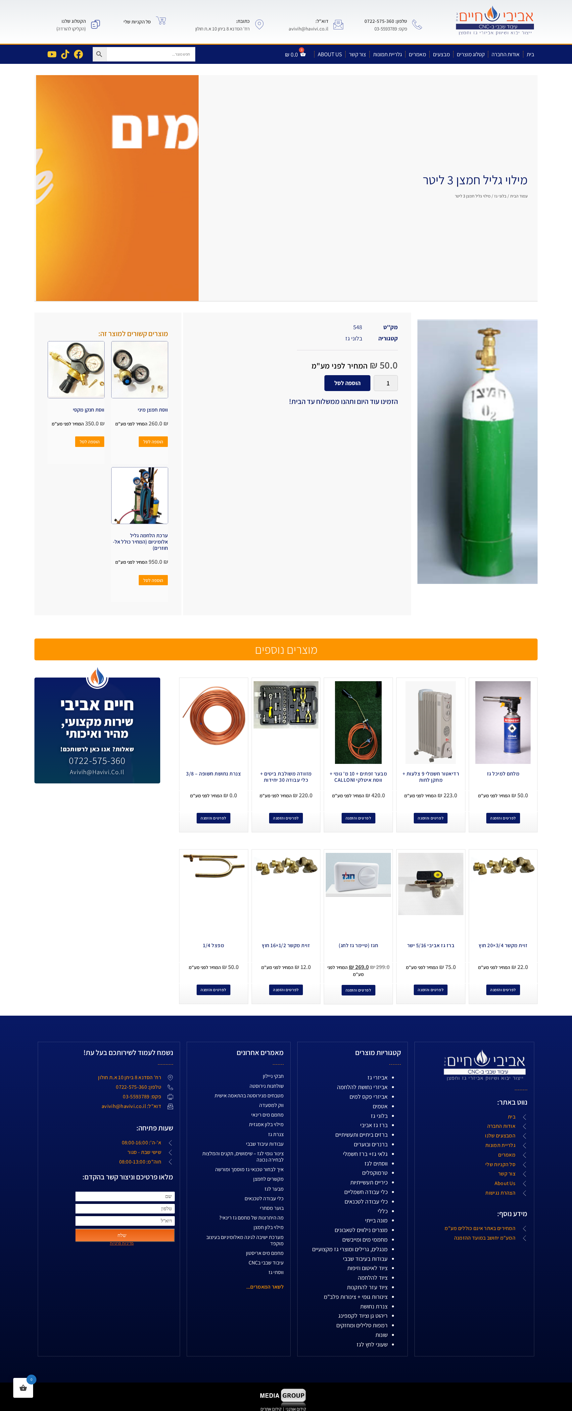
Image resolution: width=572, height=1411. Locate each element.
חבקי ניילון (273, 1076)
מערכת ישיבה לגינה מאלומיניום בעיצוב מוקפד (245, 1240)
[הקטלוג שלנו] (96, 24)
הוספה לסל (347, 383)
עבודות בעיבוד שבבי (365, 1258)
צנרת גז (276, 1134)
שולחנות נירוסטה (267, 1085)
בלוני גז (500, 196)
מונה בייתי (376, 1220)
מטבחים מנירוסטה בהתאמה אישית (249, 1095)
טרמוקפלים (375, 1172)
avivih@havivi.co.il (97, 772)
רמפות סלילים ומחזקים (362, 1325)
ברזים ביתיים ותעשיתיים (361, 1134)
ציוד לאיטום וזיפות (367, 1268)
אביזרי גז (377, 1077)
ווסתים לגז (376, 1163)
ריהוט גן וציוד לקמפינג (363, 1315)
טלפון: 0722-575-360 (385, 21)
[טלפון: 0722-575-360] (417, 24)
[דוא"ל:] (338, 24)
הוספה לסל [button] (153, 442)
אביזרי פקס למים (369, 1096)
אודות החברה (506, 54)
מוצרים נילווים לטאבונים (361, 1230)
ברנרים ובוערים (371, 1144)
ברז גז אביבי (374, 1125)
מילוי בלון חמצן (269, 1227)
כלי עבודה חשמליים (366, 1192)
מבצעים (441, 54)
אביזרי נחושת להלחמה (362, 1087)
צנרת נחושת (374, 1306)
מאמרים (417, 54)
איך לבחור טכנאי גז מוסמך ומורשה (249, 1169)
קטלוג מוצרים (471, 54)
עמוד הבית (519, 196)
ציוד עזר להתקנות (367, 1287)
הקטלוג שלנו (74, 21)
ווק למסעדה (271, 1105)
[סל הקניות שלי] (161, 20)
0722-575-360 (97, 760)
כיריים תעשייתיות (369, 1182)
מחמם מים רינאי (267, 1114)
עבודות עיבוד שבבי (265, 1143)
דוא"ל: (321, 21)
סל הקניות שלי (137, 22)
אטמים (380, 1106)
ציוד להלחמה (373, 1277)
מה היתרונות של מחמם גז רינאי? (251, 1217)
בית (530, 54)
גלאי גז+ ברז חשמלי (365, 1154)
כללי (383, 1211)
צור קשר (357, 54)
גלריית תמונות (387, 54)
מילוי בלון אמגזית (266, 1124)
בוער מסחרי (272, 1208)
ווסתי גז (276, 1272)
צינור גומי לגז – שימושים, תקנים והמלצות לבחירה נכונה (243, 1156)
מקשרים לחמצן (268, 1178)
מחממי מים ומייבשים (365, 1239)
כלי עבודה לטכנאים (366, 1201)
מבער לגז (274, 1188)
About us (330, 54)
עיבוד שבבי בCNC (266, 1262)
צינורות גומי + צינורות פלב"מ (356, 1297)
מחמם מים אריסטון (265, 1253)
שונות (381, 1335)
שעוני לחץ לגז (372, 1344)
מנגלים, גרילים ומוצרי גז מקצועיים (350, 1249)
